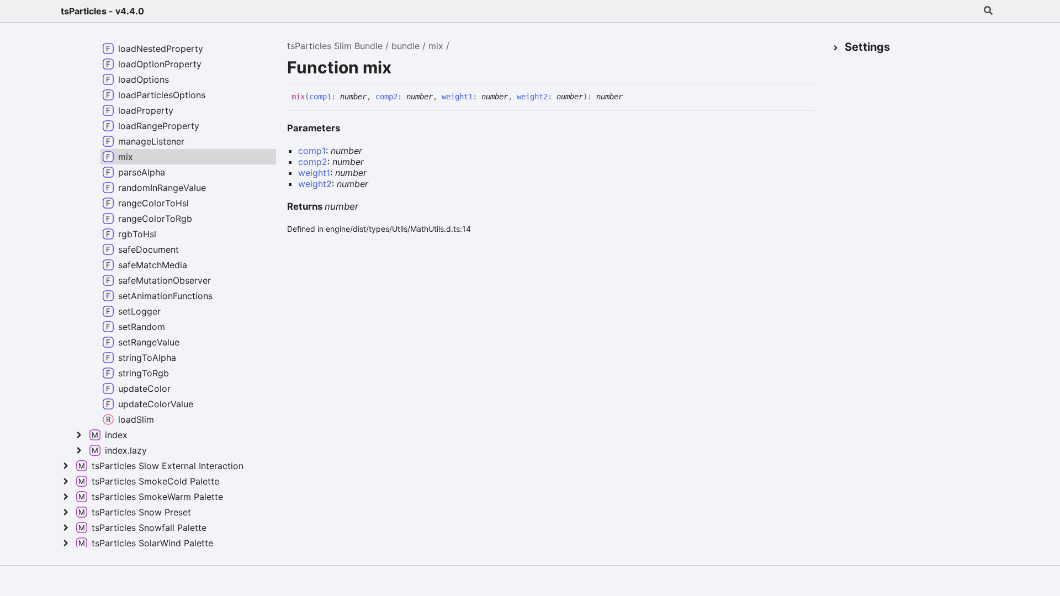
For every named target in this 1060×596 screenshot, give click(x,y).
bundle (405, 45)
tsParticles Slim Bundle (335, 45)
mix (435, 45)
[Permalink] (631, 97)
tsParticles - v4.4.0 (102, 11)
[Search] (988, 11)
